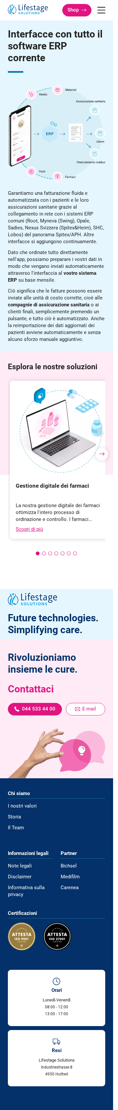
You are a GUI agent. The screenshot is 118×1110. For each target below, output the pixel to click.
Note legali (20, 866)
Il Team (16, 828)
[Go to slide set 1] (38, 553)
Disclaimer (19, 877)
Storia (14, 817)
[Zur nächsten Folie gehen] (102, 454)
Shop (73, 10)
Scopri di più (29, 529)
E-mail (89, 709)
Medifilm (70, 877)
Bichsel (69, 866)
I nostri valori (22, 806)
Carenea (70, 888)
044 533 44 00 (38, 709)
